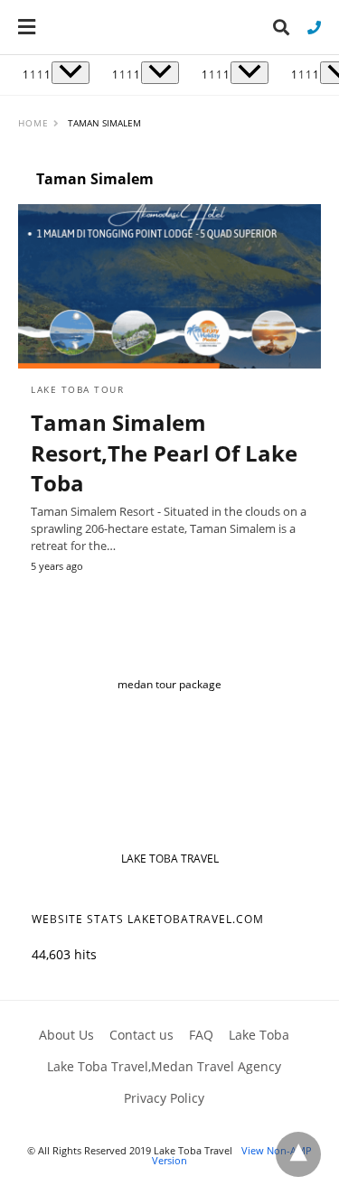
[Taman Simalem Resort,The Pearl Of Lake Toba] (169, 286)
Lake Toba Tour (77, 389)
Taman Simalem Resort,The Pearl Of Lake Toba (164, 452)
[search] (281, 27)
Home (33, 123)
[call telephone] (314, 27)
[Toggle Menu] (70, 72)
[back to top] (298, 1154)
